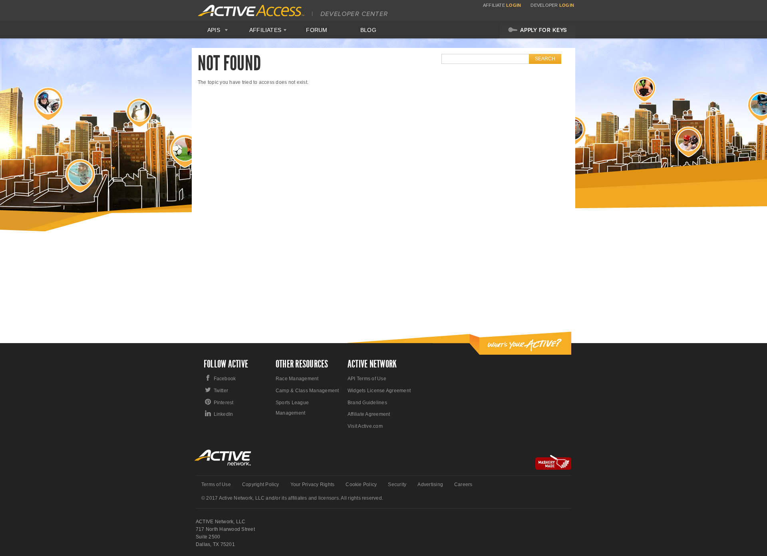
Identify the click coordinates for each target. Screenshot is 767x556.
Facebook (225, 378)
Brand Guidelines (367, 402)
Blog (368, 30)
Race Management (297, 378)
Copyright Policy (260, 484)
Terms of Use (216, 484)
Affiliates (265, 30)
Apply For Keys (543, 30)
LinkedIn (223, 414)
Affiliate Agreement (369, 414)
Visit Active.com (365, 426)
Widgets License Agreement (379, 390)
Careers (463, 484)
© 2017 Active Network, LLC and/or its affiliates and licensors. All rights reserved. (292, 498)
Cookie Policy (361, 484)
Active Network (223, 457)
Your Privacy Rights (312, 484)
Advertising (430, 484)
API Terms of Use (367, 378)
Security (397, 484)
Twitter (221, 390)
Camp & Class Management (307, 390)
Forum (316, 30)
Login (513, 5)
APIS (213, 30)
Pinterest (224, 402)
